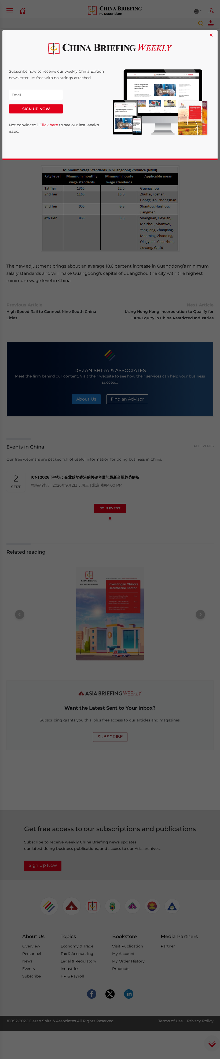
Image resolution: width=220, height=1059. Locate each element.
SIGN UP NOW (36, 109)
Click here (48, 125)
